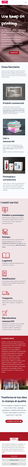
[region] (14, 454)
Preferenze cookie (14, 460)
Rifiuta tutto (14, 463)
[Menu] (25, 2)
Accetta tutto (14, 456)
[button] (14, 52)
